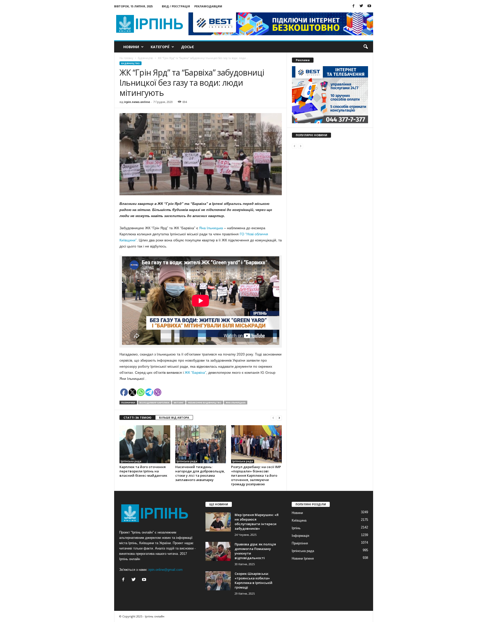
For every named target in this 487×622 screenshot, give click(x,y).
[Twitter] (361, 6)
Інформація (300, 536)
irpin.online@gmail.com (165, 570)
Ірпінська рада (131, 461)
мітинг (179, 402)
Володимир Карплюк (154, 402)
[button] (365, 46)
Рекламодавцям (208, 6)
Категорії (160, 46)
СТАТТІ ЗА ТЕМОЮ (137, 417)
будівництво (130, 63)
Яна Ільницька (211, 228)
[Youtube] (369, 6)
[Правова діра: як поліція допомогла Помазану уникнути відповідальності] (218, 551)
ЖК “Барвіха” (195, 372)
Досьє (187, 46)
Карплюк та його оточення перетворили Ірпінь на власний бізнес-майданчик (143, 471)
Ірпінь (296, 528)
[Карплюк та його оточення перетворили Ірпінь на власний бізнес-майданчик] (144, 444)
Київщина (299, 520)
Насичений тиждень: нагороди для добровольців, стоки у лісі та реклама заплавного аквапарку (200, 473)
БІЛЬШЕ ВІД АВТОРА (174, 417)
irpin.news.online (137, 102)
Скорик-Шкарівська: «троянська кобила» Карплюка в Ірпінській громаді (253, 580)
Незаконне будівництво (204, 402)
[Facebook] (354, 6)
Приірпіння (300, 543)
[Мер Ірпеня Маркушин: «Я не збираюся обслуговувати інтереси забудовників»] (218, 521)
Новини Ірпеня (303, 558)
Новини (131, 46)
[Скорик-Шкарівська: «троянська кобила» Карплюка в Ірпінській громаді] (218, 580)
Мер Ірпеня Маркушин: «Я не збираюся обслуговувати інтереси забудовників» (257, 521)
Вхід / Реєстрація (176, 6)
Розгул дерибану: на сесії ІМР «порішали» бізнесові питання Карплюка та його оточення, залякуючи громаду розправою (256, 475)
